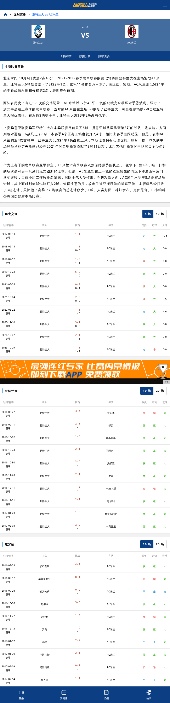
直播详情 (66, 56)
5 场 (148, 214)
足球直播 (20, 14)
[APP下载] (85, 372)
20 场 (160, 391)
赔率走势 (104, 56)
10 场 (160, 214)
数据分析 (85, 56)
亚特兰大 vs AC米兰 (45, 14)
